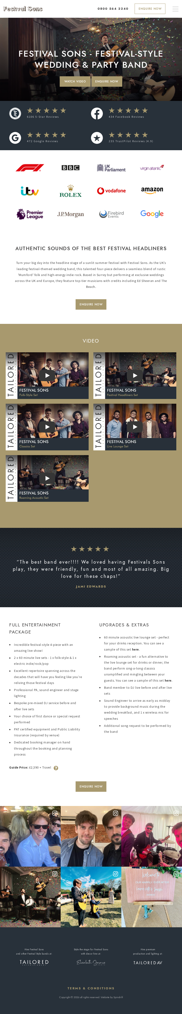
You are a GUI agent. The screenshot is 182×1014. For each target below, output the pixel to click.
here (135, 649)
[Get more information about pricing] (56, 767)
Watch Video (75, 81)
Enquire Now (150, 9)
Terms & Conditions (91, 988)
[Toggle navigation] (175, 9)
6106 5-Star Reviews (43, 116)
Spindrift (118, 997)
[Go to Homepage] (23, 8)
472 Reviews (42, 141)
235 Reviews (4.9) (131, 141)
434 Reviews (126, 116)
